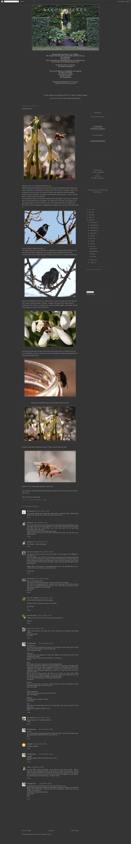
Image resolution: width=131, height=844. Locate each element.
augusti (92, 233)
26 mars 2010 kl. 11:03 (46, 598)
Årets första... (94, 248)
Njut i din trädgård (32, 598)
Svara (28, 517)
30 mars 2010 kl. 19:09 (46, 729)
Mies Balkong (31, 717)
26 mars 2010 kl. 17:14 (37, 628)
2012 (90, 215)
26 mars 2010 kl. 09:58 (41, 578)
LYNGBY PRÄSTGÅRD (97, 127)
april (91, 243)
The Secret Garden (33, 552)
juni (91, 238)
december (93, 222)
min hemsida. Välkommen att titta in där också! (66, 82)
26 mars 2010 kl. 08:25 (46, 552)
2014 (90, 212)
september (93, 230)
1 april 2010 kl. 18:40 (37, 767)
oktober (92, 228)
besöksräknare (90, 294)
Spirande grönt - (32, 615)
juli (91, 236)
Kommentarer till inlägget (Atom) (41, 834)
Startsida (51, 830)
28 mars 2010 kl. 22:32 (43, 717)
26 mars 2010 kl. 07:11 (40, 522)
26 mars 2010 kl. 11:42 (44, 615)
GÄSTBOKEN (97, 141)
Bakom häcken (65, 10)
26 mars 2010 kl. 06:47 (42, 511)
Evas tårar (93, 256)
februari (92, 260)
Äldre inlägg (74, 830)
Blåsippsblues (94, 251)
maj (91, 241)
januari (92, 262)
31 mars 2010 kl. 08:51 (40, 744)
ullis (28, 628)
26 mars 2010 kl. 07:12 (40, 542)
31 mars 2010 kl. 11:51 (46, 754)
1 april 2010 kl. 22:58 (45, 783)
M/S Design (30, 578)
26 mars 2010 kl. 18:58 (46, 643)
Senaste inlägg (26, 830)
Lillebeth (29, 744)
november (93, 225)
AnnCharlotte (31, 511)
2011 (90, 217)
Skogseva (30, 522)
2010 (90, 220)
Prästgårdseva (31, 643)
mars (92, 246)
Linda (28, 767)
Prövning (92, 254)
